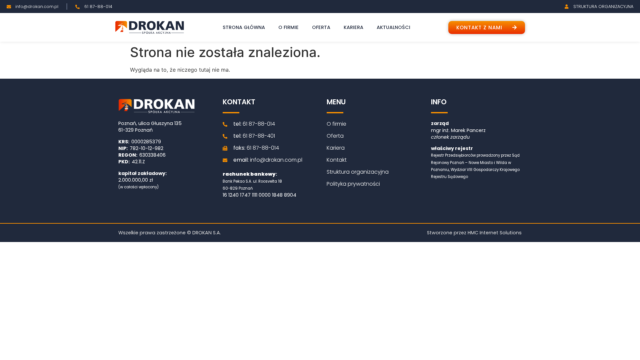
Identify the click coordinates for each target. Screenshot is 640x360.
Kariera (353, 27)
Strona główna (244, 27)
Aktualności (393, 27)
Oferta (321, 27)
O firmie (288, 27)
